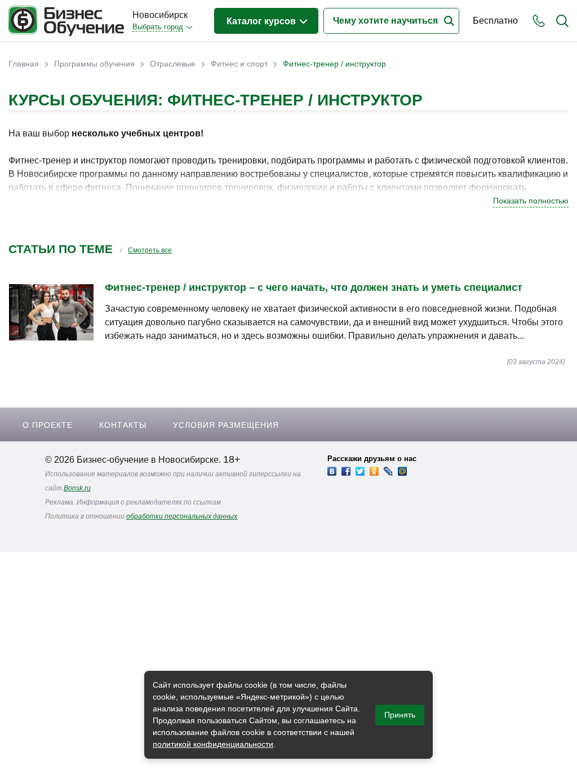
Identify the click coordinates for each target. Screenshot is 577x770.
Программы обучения (94, 63)
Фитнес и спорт (239, 63)
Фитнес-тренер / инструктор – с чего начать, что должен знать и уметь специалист (313, 287)
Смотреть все (150, 250)
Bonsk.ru (77, 488)
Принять (399, 714)
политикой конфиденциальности (213, 744)
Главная (23, 63)
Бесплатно (495, 20)
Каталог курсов (262, 21)
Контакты (123, 425)
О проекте (48, 425)
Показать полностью (531, 200)
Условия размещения (226, 425)
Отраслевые (173, 63)
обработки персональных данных (181, 516)
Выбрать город (157, 27)
